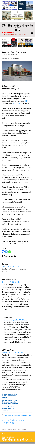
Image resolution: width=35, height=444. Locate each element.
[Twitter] (6, 251)
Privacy (14, 429)
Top (3, 433)
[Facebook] (3, 251)
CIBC (26, 101)
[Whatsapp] (9, 251)
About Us (4, 429)
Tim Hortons (17, 103)
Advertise (10, 429)
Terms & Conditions (22, 429)
